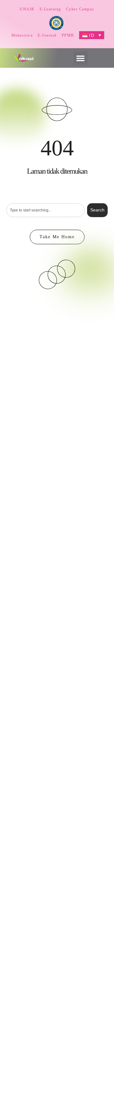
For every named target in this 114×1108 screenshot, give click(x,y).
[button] (81, 58)
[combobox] (45, 210)
